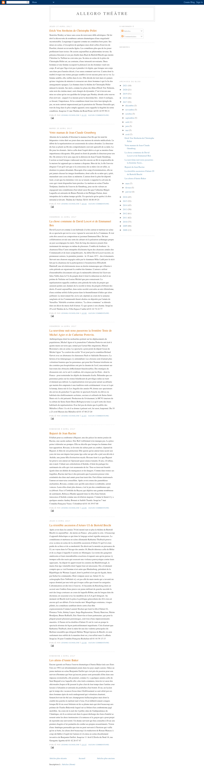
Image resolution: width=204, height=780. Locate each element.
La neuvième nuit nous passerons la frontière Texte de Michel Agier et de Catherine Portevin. (80, 332)
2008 (125, 230)
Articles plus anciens (106, 758)
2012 (125, 213)
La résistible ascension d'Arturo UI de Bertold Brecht (80, 525)
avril (127, 134)
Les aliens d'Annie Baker (63, 660)
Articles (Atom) (68, 764)
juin (127, 126)
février (128, 187)
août (127, 122)
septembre (130, 117)
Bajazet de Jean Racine (62, 433)
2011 (125, 217)
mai (127, 130)
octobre (128, 113)
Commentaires (129, 36)
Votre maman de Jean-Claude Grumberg (72, 132)
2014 (125, 205)
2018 (125, 97)
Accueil (82, 758)
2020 (125, 89)
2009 (125, 225)
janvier (128, 191)
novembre (130, 109)
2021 (125, 85)
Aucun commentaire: (98, 115)
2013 (125, 209)
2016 (125, 196)
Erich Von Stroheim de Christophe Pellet (73, 30)
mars (127, 183)
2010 (125, 221)
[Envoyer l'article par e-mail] (52, 118)
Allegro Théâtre (102, 13)
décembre (129, 105)
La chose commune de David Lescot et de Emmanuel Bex (80, 223)
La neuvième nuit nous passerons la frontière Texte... (139, 161)
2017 (125, 102)
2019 (125, 93)
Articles (127, 31)
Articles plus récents (58, 758)
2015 (125, 201)
